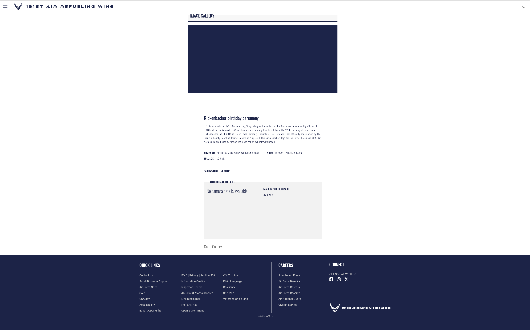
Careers (285, 265)
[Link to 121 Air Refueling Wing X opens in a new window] (346, 279)
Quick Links (149, 265)
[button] (4, 6)
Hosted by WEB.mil (265, 316)
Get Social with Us (342, 274)
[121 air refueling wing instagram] (339, 279)
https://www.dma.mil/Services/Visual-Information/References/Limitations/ (279, 222)
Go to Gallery (213, 246)
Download (212, 171)
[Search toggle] (523, 6)
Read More (269, 195)
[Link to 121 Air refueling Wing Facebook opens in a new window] (331, 279)
